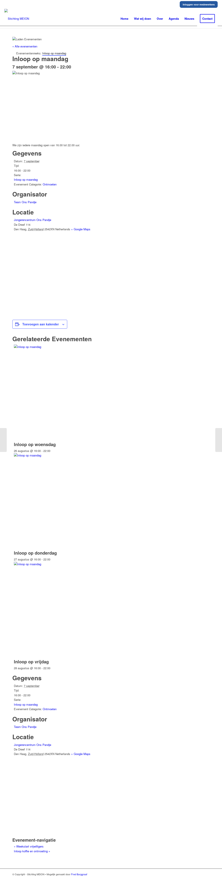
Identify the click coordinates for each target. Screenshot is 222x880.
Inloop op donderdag (35, 553)
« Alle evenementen (24, 46)
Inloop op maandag (26, 179)
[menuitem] (124, 18)
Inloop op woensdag (35, 444)
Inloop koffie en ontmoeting (32, 851)
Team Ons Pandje (25, 202)
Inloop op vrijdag (31, 661)
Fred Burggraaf (79, 874)
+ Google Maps (80, 229)
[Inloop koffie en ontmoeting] (218, 440)
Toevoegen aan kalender (40, 324)
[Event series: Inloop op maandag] (52, 451)
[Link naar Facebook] (206, 874)
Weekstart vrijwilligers (29, 846)
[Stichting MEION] (16, 18)
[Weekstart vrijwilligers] (3, 440)
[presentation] (79, 347)
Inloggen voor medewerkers (199, 4)
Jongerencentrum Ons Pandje (32, 220)
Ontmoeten (50, 184)
